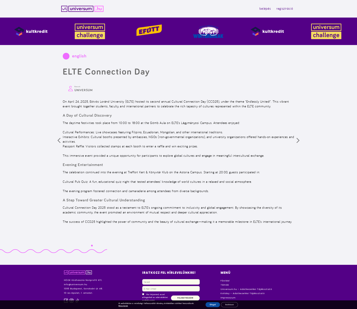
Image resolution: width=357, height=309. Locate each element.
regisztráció (284, 8)
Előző (60, 141)
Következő (299, 141)
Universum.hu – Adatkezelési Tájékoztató (246, 289)
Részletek (123, 306)
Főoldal (225, 280)
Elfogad (213, 305)
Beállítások (229, 305)
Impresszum (228, 297)
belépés (265, 8)
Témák (225, 284)
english (79, 56)
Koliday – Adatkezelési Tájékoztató (243, 293)
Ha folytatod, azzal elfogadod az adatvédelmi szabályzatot (155, 297)
